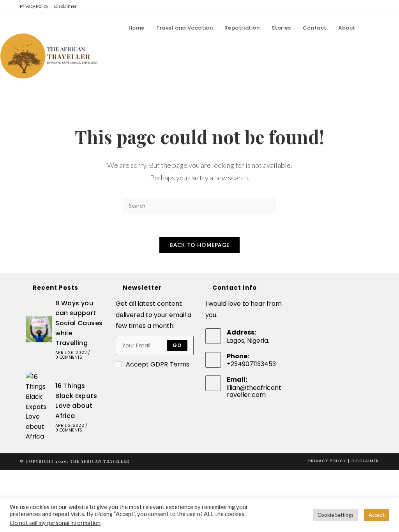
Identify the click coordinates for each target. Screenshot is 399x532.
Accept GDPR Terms (157, 364)
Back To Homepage (199, 245)
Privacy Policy (34, 6)
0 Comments (68, 357)
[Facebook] (369, 28)
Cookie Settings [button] (335, 515)
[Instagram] (391, 28)
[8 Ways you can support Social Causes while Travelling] (39, 329)
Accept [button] (377, 515)
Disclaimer (65, 6)
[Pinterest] (380, 28)
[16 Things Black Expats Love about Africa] (39, 407)
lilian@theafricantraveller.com (254, 391)
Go (177, 345)
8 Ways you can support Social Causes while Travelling (78, 323)
